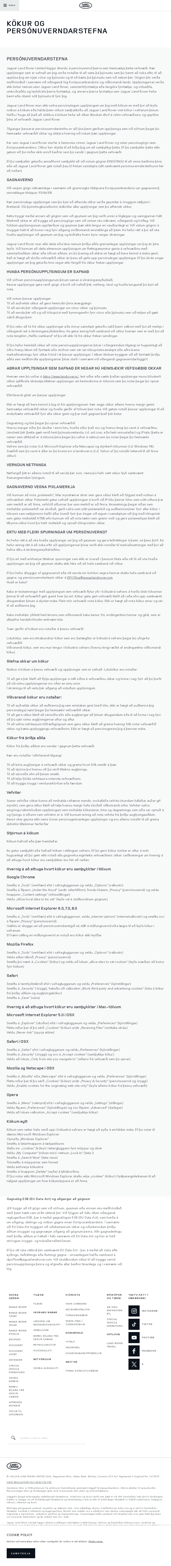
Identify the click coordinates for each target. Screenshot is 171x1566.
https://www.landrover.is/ (61, 376)
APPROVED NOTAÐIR (15, 1404)
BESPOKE (15, 1339)
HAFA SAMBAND (76, 1303)
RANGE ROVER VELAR (17, 1323)
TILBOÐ (38, 1303)
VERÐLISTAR (41, 1330)
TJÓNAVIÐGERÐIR (77, 1315)
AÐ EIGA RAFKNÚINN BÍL (114, 1310)
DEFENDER (15, 1359)
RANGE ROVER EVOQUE (17, 1332)
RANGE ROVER (17, 1307)
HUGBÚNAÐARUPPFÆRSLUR (84, 1353)
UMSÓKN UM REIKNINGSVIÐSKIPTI (46, 1323)
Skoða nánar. (95, 1541)
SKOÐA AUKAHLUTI (45, 1368)
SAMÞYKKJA (21, 1553)
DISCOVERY (16, 1345)
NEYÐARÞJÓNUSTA (78, 1309)
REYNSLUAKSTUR (44, 1344)
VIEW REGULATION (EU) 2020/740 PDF (29, 1482)
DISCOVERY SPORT (16, 1352)
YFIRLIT (70, 1341)
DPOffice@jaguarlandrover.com (90, 577)
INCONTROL (73, 1347)
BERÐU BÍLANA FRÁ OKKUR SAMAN (16, 1391)
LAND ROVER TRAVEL (115, 1345)
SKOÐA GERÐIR (13, 1379)
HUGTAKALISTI (42, 1350)
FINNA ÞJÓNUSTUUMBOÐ (82, 1370)
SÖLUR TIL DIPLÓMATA (16, 1413)
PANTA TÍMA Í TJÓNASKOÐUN (75, 1322)
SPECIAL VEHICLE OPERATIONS (17, 1369)
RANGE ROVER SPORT (17, 1314)
